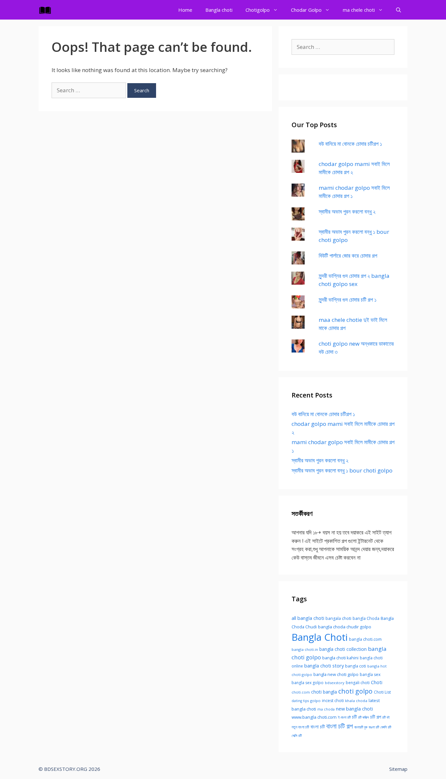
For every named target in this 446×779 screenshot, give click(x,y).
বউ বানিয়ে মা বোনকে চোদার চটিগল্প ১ (350, 143)
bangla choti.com (365, 639)
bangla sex (370, 674)
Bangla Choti (320, 637)
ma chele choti (359, 10)
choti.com (301, 692)
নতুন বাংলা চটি (300, 727)
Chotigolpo (258, 10)
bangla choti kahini (340, 658)
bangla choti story (324, 665)
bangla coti (355, 666)
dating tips (300, 700)
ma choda (326, 709)
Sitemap (398, 769)
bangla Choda (366, 618)
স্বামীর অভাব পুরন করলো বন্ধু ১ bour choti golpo (342, 470)
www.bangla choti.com (314, 717)
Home (185, 10)
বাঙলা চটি (374, 727)
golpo (315, 700)
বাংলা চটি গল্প (339, 725)
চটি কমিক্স (363, 717)
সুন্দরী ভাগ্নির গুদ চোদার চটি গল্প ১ (347, 299)
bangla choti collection (343, 649)
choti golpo (355, 691)
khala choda (356, 700)
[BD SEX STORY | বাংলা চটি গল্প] (47, 10)
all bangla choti (308, 618)
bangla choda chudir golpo (344, 627)
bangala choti (338, 618)
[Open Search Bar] (398, 10)
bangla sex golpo (308, 682)
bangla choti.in (305, 649)
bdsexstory (334, 682)
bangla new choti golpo (335, 674)
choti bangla (324, 692)
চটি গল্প (375, 716)
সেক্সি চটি (297, 735)
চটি (354, 716)
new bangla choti (354, 708)
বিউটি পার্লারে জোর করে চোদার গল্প (348, 255)
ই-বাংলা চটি (344, 717)
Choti (376, 682)
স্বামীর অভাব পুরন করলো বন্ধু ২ (347, 211)
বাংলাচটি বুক (360, 727)
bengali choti (358, 682)
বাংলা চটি (318, 726)
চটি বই (386, 717)
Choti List (382, 692)
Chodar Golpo (306, 10)
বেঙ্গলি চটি (385, 727)
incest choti (333, 700)
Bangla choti (218, 10)
